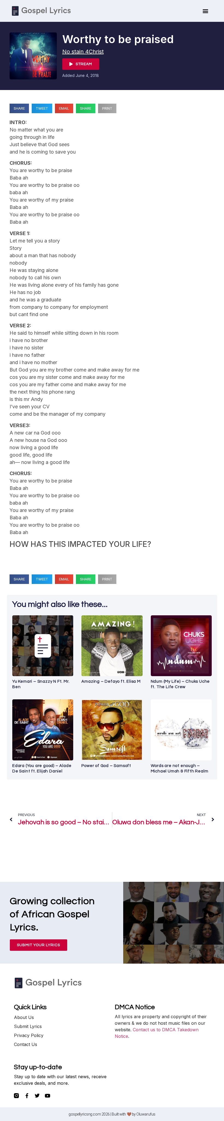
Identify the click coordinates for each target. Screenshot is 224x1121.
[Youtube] (47, 1095)
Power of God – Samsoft (106, 766)
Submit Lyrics (28, 1026)
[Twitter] (37, 1095)
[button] (205, 11)
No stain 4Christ (83, 51)
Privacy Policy (28, 1035)
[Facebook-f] (26, 1095)
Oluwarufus (145, 1114)
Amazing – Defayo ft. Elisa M (110, 681)
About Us (24, 1017)
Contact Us (25, 1044)
